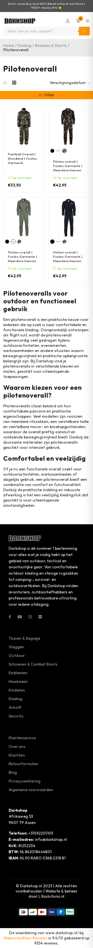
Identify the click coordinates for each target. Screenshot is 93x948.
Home (8, 45)
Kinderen (17, 690)
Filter (49, 94)
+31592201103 (41, 833)
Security (16, 716)
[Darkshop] (19, 21)
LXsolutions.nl (51, 896)
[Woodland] (64, 150)
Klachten (17, 755)
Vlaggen (16, 646)
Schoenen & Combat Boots (33, 664)
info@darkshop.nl (51, 839)
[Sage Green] (58, 150)
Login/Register (67, 20)
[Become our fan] (10, 616)
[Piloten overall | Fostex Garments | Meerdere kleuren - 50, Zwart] (69, 217)
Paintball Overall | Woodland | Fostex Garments (22, 158)
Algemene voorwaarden (31, 789)
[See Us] (30, 616)
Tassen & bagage (24, 638)
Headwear (18, 681)
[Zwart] (52, 150)
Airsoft (15, 707)
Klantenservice (22, 737)
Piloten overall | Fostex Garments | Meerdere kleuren (67, 165)
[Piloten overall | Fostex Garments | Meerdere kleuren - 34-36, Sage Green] (23, 217)
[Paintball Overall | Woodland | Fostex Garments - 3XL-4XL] (23, 126)
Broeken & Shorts (50, 45)
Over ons (17, 746)
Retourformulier (23, 763)
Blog (13, 772)
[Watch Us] (20, 616)
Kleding (25, 45)
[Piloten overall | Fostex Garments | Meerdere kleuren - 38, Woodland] (69, 126)
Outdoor (17, 655)
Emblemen (18, 672)
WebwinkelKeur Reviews (25, 937)
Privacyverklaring (25, 781)
